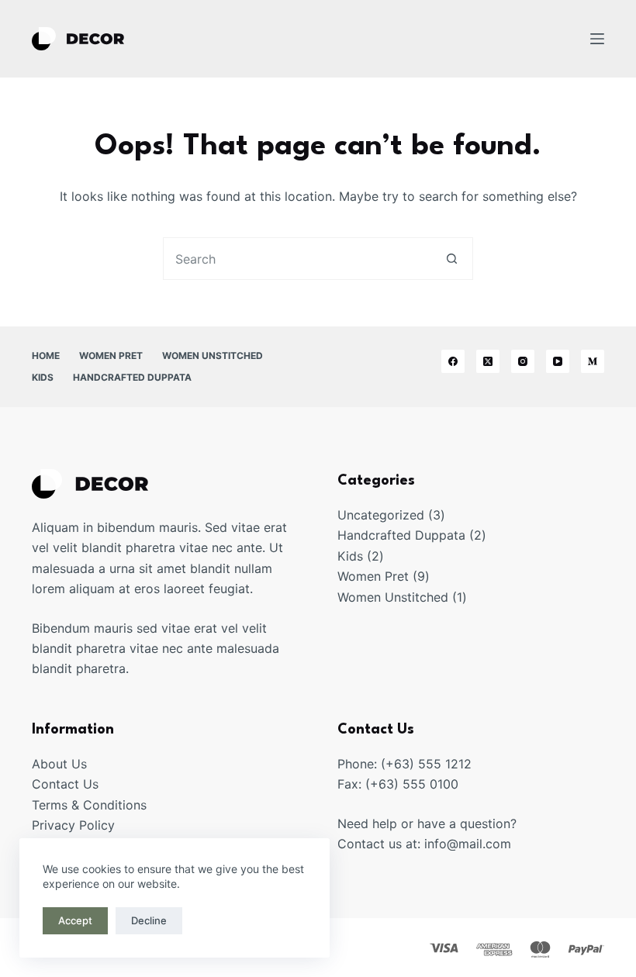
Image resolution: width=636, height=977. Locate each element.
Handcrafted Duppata (132, 377)
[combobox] (297, 258)
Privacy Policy (73, 825)
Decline (149, 920)
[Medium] (592, 361)
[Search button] (451, 258)
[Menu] (597, 39)
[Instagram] (522, 361)
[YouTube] (557, 361)
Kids (43, 377)
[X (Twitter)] (487, 361)
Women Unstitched (212, 355)
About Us (59, 764)
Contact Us (65, 784)
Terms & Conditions (89, 805)
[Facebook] (453, 361)
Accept (75, 920)
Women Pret (111, 355)
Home (46, 355)
